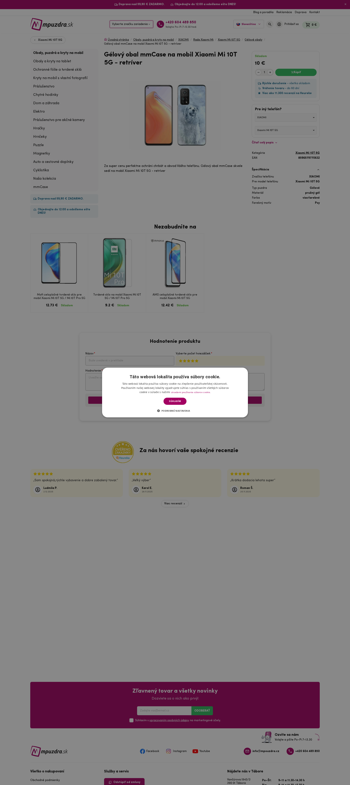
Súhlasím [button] (175, 401)
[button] (175, 410)
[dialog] (175, 392)
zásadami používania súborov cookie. (191, 392)
